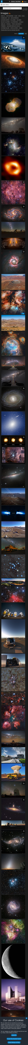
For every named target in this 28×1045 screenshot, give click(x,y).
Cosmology (4, 18)
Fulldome (13, 20)
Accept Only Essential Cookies (14, 1038)
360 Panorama (9, 16)
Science (13, 1)
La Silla (21, 22)
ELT (9, 18)
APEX (19, 16)
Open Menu (5, 4)
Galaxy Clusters (5, 22)
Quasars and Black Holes (13, 26)
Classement (21, 33)
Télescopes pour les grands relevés (10, 30)
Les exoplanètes (5, 20)
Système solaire (5, 28)
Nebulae (3, 24)
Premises (3, 26)
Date (26, 33)
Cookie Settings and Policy (14, 1042)
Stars (20, 28)
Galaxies (19, 20)
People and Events (16, 24)
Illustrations (14, 22)
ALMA (16, 16)
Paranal (9, 24)
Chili (23, 16)
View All (3, 16)
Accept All (14, 1035)
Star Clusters (14, 28)
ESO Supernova (14, 18)
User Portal (18, 1)
